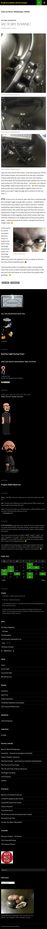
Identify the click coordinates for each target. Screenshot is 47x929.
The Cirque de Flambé (8, 840)
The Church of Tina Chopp (10, 765)
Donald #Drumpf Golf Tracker (11, 802)
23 (30, 574)
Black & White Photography (10, 749)
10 (36, 567)
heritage (5, 631)
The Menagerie (6, 635)
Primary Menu (44, 2)
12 (4, 571)
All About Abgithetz (8, 627)
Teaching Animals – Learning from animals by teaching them (21, 761)
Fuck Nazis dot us (7, 810)
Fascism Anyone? (7, 806)
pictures (4, 20)
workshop (12, 20)
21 (17, 574)
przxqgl (3, 735)
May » (43, 580)
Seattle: (3, 593)
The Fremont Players (8, 844)
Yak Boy (3, 780)
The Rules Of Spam (7, 647)
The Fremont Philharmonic (10, 706)
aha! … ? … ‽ (6, 643)
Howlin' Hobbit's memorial (10, 757)
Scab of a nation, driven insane (14, 2)
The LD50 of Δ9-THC (8, 818)
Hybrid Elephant (6, 721)
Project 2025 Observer (11, 485)
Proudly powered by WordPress (10, 926)
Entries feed (5, 669)
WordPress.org (6, 677)
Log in (3, 665)
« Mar (3, 580)
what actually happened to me (11, 639)
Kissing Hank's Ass (8, 513)
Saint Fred (4, 695)
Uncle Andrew (6, 777)
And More (4, 691)
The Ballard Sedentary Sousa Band (12, 703)
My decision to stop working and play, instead (16, 814)
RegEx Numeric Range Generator (12, 396)
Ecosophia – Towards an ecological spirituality (16, 753)
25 (43, 574)
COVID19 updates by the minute (12, 799)
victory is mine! (16, 24)
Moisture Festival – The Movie (11, 836)
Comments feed (6, 673)
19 (4, 574)
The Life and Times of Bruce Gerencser (14, 769)
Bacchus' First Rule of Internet (11, 795)
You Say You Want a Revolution (11, 822)
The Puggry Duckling (8, 773)
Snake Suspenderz (7, 699)
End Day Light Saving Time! (12, 354)
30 (30, 577)
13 (11, 571)
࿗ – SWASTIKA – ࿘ (7, 651)
